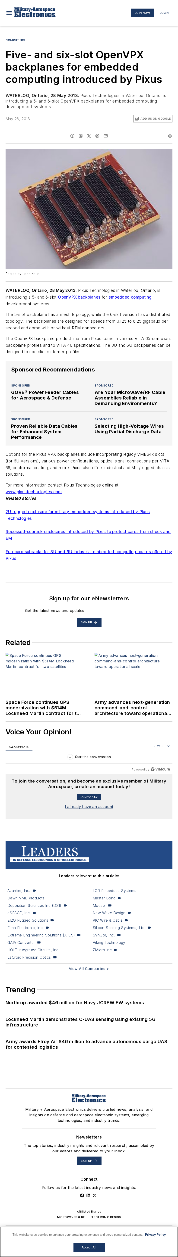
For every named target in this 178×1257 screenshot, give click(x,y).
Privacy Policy (155, 1234)
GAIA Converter (21, 942)
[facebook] (72, 136)
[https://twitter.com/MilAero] (94, 1195)
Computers (15, 40)
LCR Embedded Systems (114, 890)
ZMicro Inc (102, 950)
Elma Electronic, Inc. (25, 927)
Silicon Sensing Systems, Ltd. (119, 927)
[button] (9, 12)
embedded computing (130, 297)
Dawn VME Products (25, 898)
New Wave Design (109, 913)
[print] (170, 136)
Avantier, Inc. (18, 890)
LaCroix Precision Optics (29, 957)
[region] (89, 758)
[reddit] (97, 136)
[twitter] (89, 136)
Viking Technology (109, 942)
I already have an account (89, 806)
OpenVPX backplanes (79, 297)
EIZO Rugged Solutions (27, 920)
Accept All (89, 1247)
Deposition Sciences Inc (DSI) (34, 905)
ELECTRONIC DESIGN (105, 1217)
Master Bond (104, 898)
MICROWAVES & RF (71, 1217)
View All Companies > (89, 968)
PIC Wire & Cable (108, 920)
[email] (105, 136)
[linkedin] (80, 136)
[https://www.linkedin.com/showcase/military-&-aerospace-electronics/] (88, 1195)
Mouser (99, 905)
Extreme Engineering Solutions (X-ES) (41, 935)
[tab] (19, 746)
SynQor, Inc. (104, 935)
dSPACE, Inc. (19, 913)
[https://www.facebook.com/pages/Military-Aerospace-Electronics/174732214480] (82, 1195)
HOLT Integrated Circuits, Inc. (33, 950)
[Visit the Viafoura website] (160, 769)
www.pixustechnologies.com (34, 491)
